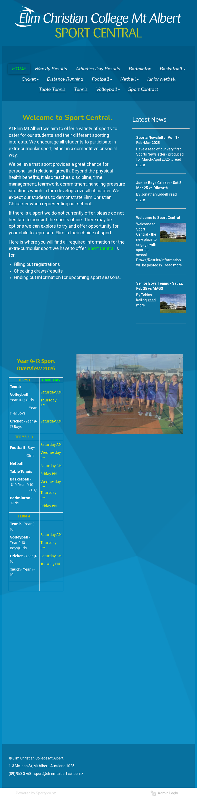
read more (173, 265)
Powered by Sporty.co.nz (36, 793)
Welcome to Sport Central (158, 218)
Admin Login (167, 793)
